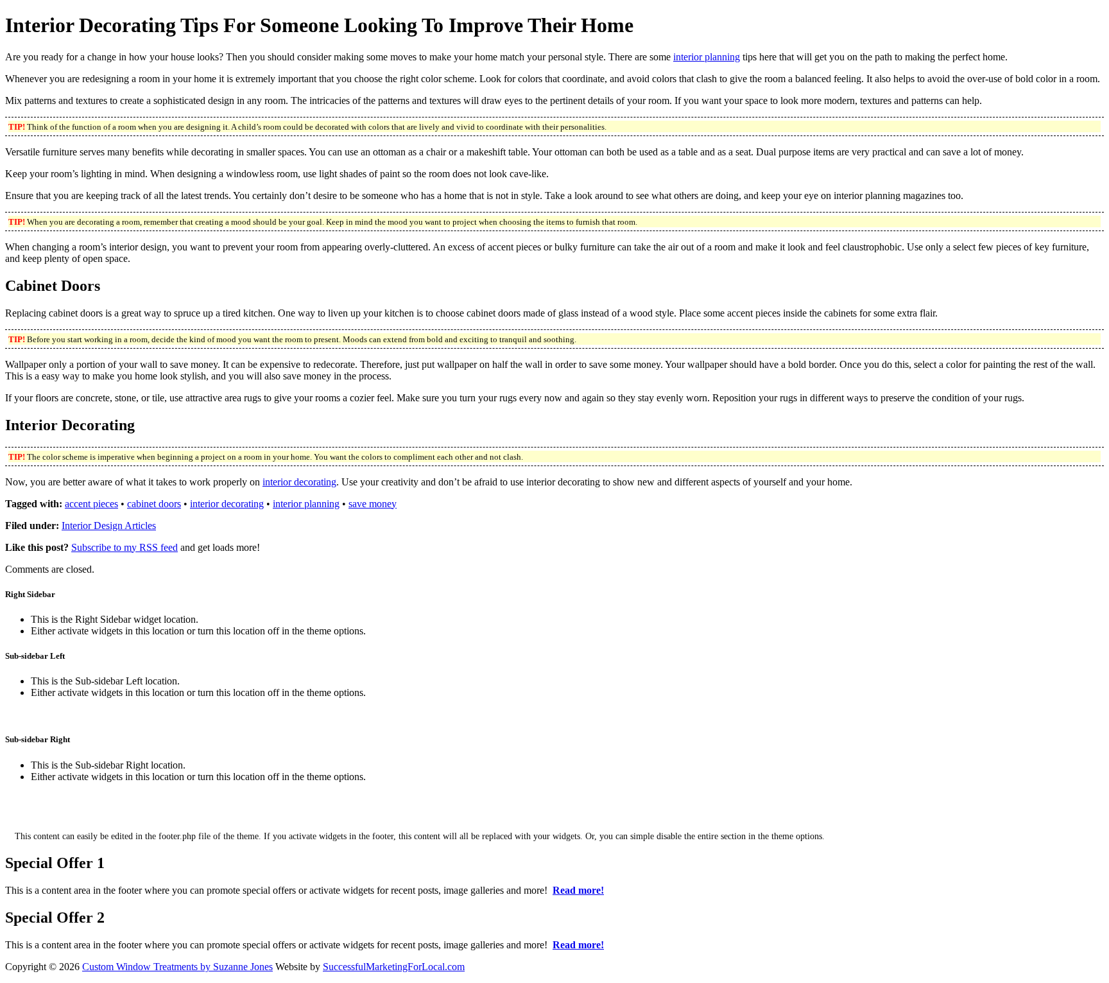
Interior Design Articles (109, 525)
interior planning (706, 56)
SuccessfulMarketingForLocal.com (394, 966)
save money (372, 503)
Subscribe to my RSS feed (124, 547)
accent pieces (91, 503)
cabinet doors (154, 503)
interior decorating (299, 481)
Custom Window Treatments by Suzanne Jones (177, 966)
